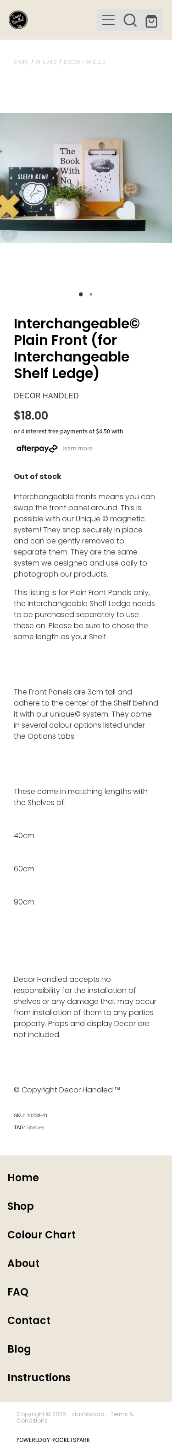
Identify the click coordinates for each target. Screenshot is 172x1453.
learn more (77, 448)
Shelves (46, 62)
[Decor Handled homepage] (53, 20)
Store (21, 62)
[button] (130, 20)
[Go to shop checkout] (152, 20)
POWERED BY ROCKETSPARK (53, 1440)
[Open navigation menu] (108, 20)
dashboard (88, 1414)
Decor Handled (84, 62)
